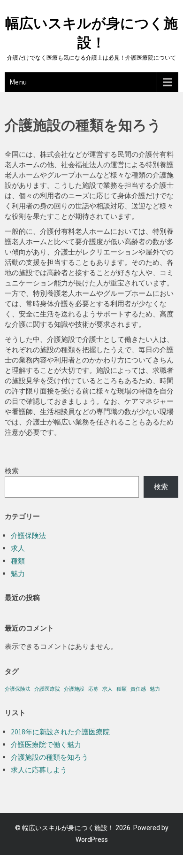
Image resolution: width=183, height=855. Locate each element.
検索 (12, 470)
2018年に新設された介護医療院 (60, 731)
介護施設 (74, 689)
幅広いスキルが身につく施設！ (68, 828)
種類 (18, 560)
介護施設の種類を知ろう (49, 757)
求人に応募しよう (39, 769)
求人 (18, 548)
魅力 (18, 573)
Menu (18, 82)
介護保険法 (28, 535)
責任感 (138, 689)
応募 (93, 689)
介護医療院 (47, 689)
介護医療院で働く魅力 (46, 744)
